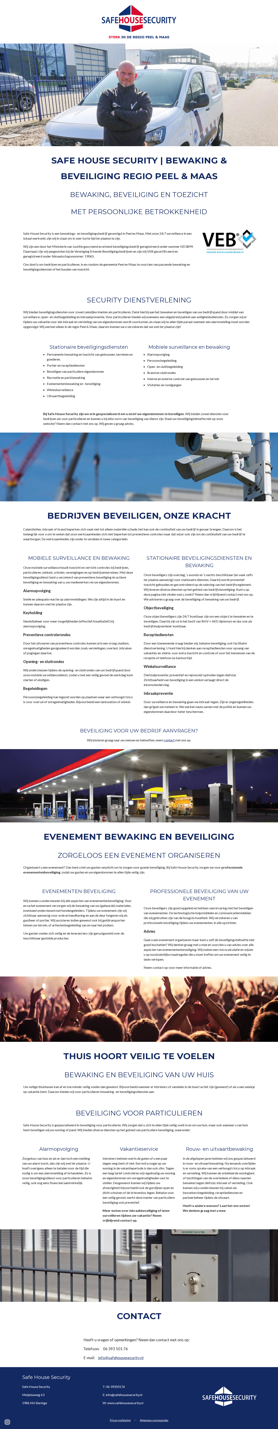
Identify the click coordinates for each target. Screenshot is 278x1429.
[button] (7, 1422)
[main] (139, 185)
